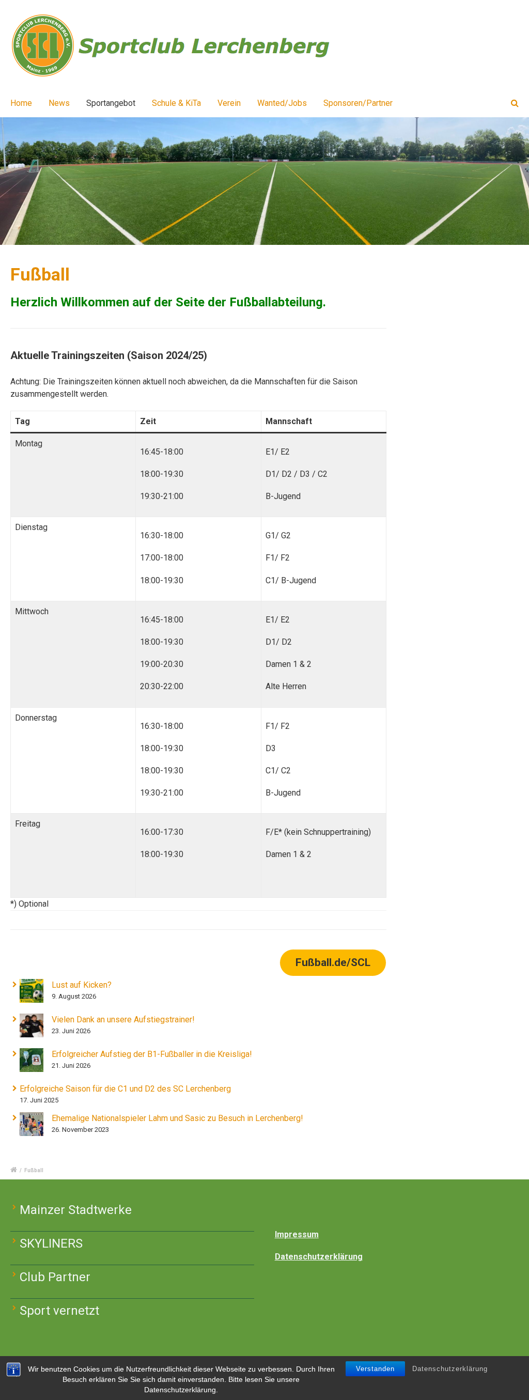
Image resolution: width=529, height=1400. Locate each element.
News (59, 103)
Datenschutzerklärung (450, 1369)
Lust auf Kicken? (82, 985)
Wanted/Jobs (282, 103)
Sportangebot (110, 103)
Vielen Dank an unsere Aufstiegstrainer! (123, 1019)
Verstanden (375, 1369)
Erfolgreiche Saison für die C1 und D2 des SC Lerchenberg (125, 1089)
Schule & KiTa (176, 103)
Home (21, 103)
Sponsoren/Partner (358, 103)
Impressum (297, 1234)
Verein (229, 103)
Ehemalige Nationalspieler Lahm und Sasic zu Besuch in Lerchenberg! (177, 1118)
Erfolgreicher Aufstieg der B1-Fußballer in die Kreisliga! (152, 1054)
